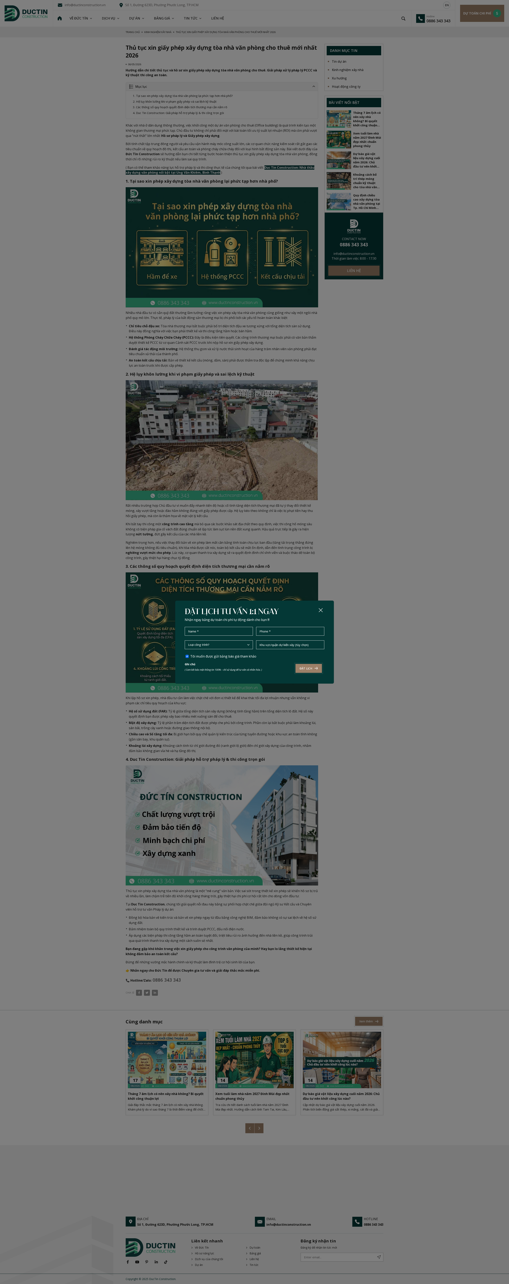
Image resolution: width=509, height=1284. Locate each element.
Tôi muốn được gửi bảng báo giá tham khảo (223, 656)
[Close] (320, 610)
